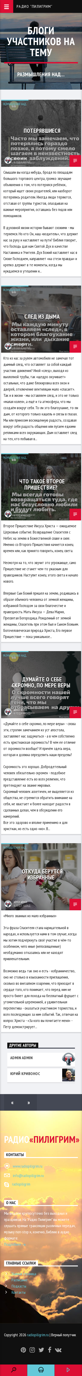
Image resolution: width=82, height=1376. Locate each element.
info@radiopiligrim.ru (28, 1175)
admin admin (20, 158)
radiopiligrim (21, 1184)
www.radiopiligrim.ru (27, 1166)
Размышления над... (15, 104)
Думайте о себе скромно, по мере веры (41, 682)
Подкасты (19, 1286)
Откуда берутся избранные (42, 874)
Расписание (20, 1279)
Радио (42, 1139)
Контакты (19, 1292)
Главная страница (24, 1273)
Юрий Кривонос (25, 1073)
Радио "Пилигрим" (35, 6)
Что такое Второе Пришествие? (42, 484)
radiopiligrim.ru (38, 1334)
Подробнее (13, 1244)
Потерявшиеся (42, 130)
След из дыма (42, 316)
